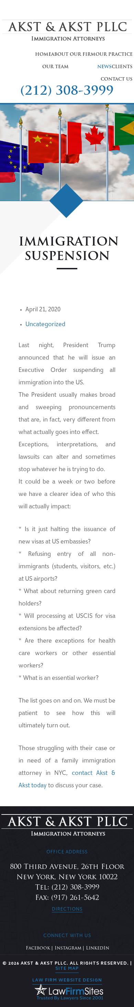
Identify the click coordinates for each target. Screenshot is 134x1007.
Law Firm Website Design (67, 980)
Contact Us (117, 79)
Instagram (68, 948)
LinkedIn (97, 948)
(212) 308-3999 (67, 91)
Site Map (67, 969)
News (104, 67)
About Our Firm (73, 54)
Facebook (38, 948)
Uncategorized (45, 325)
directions (67, 909)
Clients (122, 67)
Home (43, 54)
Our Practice (114, 54)
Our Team (55, 67)
